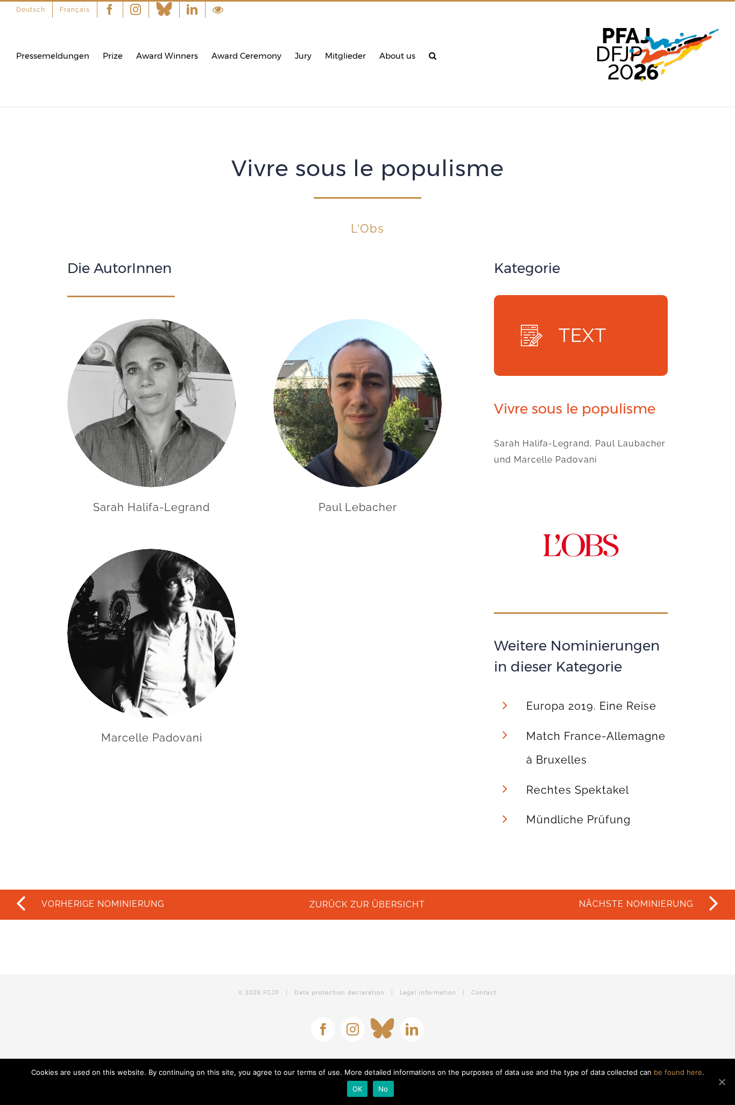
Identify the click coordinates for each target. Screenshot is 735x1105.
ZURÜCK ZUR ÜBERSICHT (367, 904)
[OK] (721, 1081)
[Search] (432, 56)
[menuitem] (34, 10)
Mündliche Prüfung (578, 819)
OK (357, 1089)
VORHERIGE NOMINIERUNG (101, 904)
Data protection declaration (339, 992)
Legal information (428, 992)
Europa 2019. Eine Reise (591, 706)
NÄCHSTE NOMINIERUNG (637, 904)
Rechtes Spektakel (577, 790)
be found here (678, 1072)
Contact (484, 992)
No (383, 1089)
